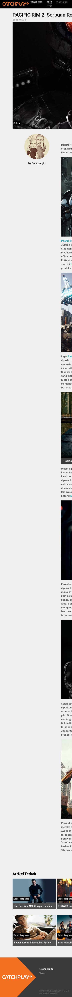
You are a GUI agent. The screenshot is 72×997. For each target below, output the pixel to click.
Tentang (42, 973)
